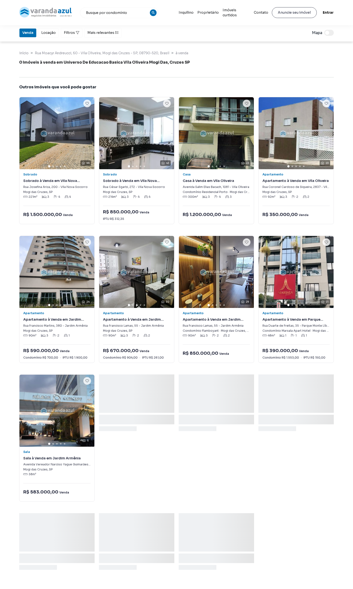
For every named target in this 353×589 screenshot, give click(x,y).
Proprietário (208, 12)
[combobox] (119, 12)
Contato (261, 12)
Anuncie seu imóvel (294, 12)
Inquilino (186, 12)
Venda (27, 32)
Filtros (69, 32)
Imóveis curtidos (230, 12)
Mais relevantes (100, 32)
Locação (48, 32)
